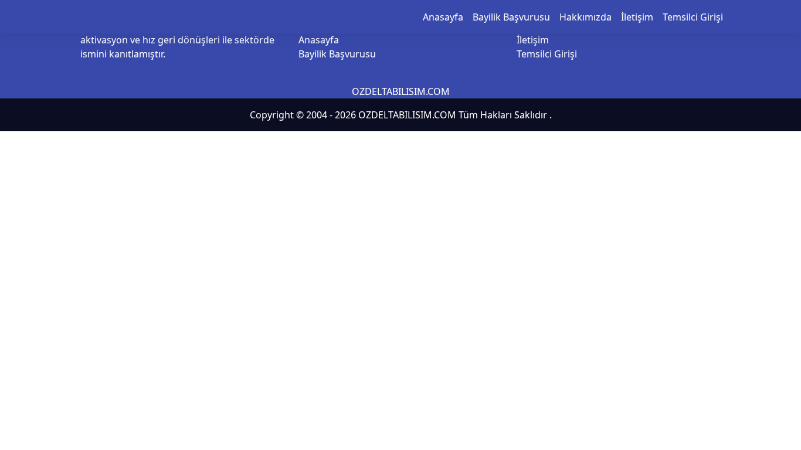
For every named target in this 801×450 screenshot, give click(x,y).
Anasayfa (443, 17)
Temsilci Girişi (693, 17)
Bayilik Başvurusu (511, 17)
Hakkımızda (585, 17)
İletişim (637, 17)
